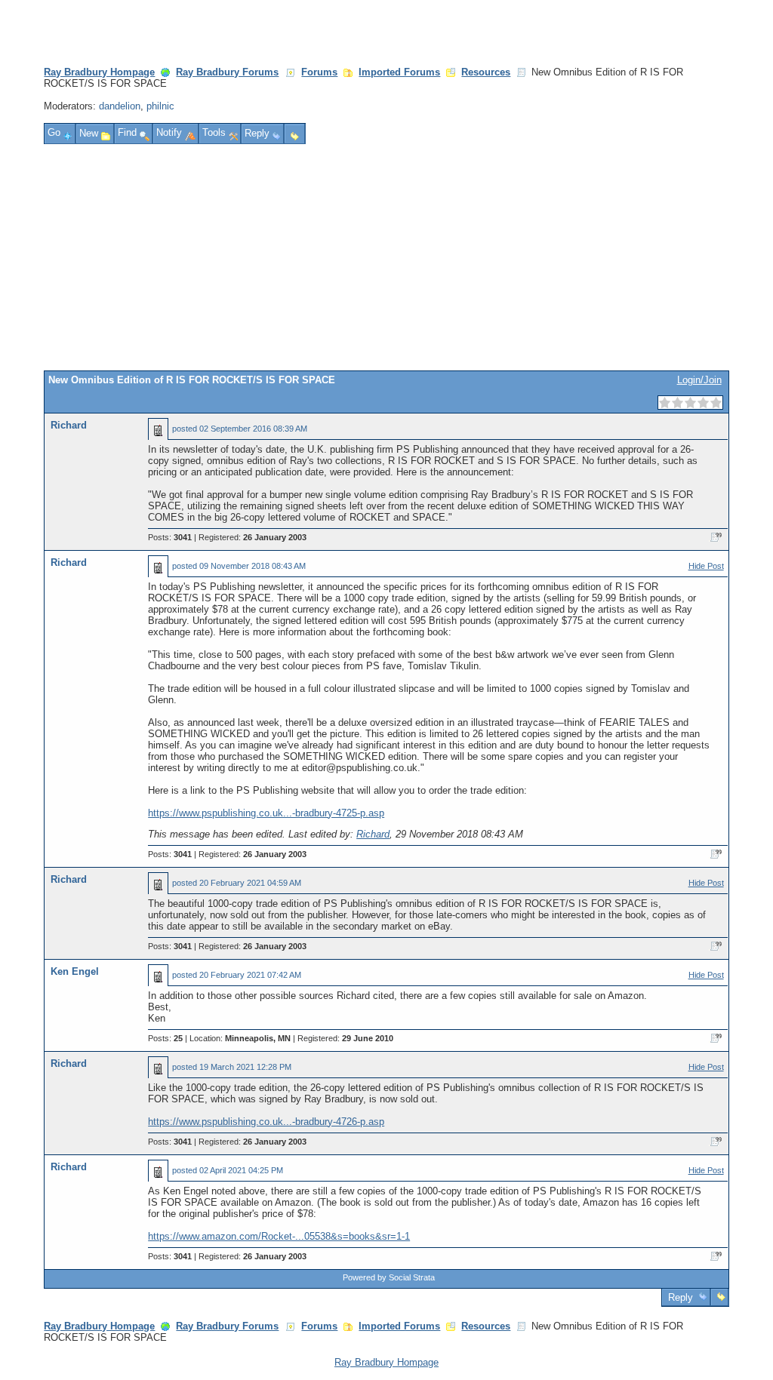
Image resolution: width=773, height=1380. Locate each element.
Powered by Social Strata (389, 1277)
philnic (160, 106)
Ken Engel (75, 971)
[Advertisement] (387, 257)
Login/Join (699, 380)
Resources (485, 72)
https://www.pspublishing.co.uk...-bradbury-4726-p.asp (266, 1121)
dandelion (119, 106)
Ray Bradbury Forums (227, 72)
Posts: (170, 537)
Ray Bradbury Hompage (99, 72)
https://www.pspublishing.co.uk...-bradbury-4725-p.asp (266, 813)
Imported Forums (399, 72)
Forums (319, 72)
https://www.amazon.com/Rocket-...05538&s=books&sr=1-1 (279, 1236)
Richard (69, 425)
